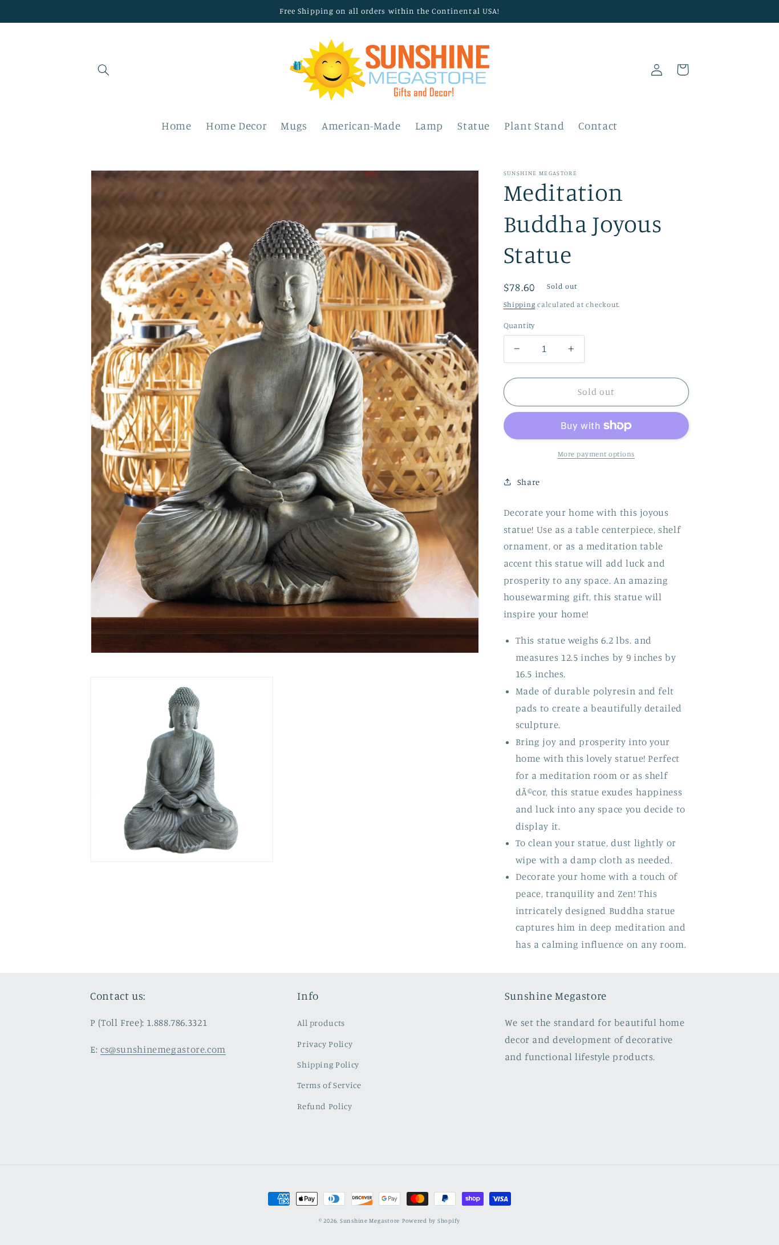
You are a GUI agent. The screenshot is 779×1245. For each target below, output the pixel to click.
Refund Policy (324, 1106)
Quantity (519, 325)
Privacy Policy (324, 1044)
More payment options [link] (596, 454)
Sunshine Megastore (370, 1220)
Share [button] (528, 482)
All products (321, 1023)
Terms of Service (329, 1085)
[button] (103, 69)
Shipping (519, 304)
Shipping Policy (328, 1064)
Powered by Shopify (431, 1220)
